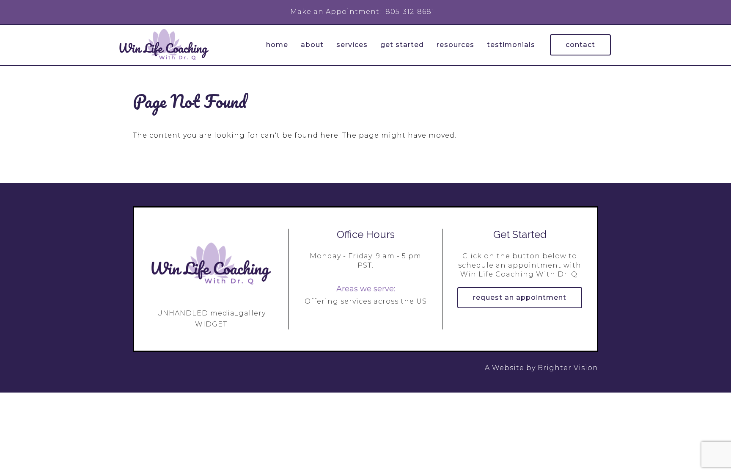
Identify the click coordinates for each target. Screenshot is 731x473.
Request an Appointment (519, 297)
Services (352, 45)
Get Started (402, 45)
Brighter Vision (568, 368)
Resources (455, 45)
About (312, 45)
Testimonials (511, 45)
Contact (580, 45)
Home (277, 45)
